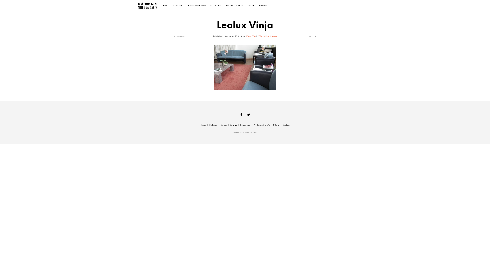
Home (166, 6)
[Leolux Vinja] (245, 67)
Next (311, 36)
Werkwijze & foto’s (234, 6)
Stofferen (177, 6)
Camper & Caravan (197, 6)
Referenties (216, 6)
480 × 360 (251, 36)
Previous (180, 36)
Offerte (251, 6)
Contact (263, 6)
